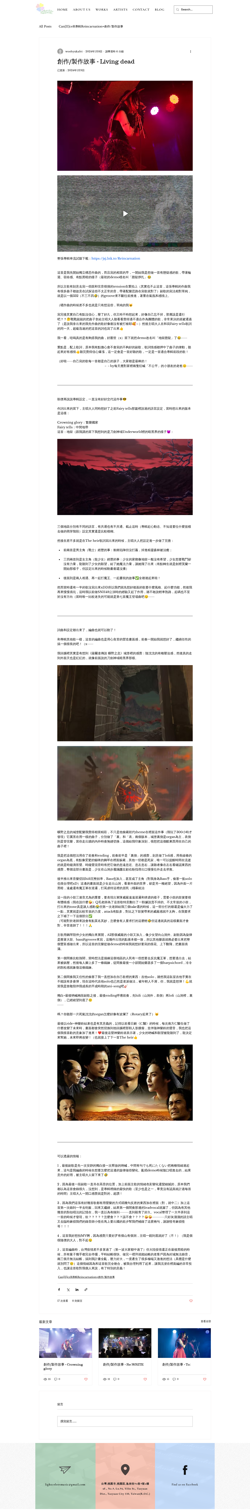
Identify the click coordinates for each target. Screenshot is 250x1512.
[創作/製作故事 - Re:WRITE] (125, 1343)
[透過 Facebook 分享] (59, 1289)
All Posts (45, 26)
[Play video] (125, 213)
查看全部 (206, 1321)
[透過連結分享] (86, 1289)
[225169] (185, 1469)
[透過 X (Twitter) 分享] (68, 1289)
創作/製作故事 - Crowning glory (63, 1366)
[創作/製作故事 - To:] (184, 1343)
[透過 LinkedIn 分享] (77, 1289)
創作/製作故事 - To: (176, 1364)
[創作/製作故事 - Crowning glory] (65, 1343)
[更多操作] (190, 51)
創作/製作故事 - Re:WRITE (123, 1364)
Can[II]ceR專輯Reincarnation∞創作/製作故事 (91, 26)
